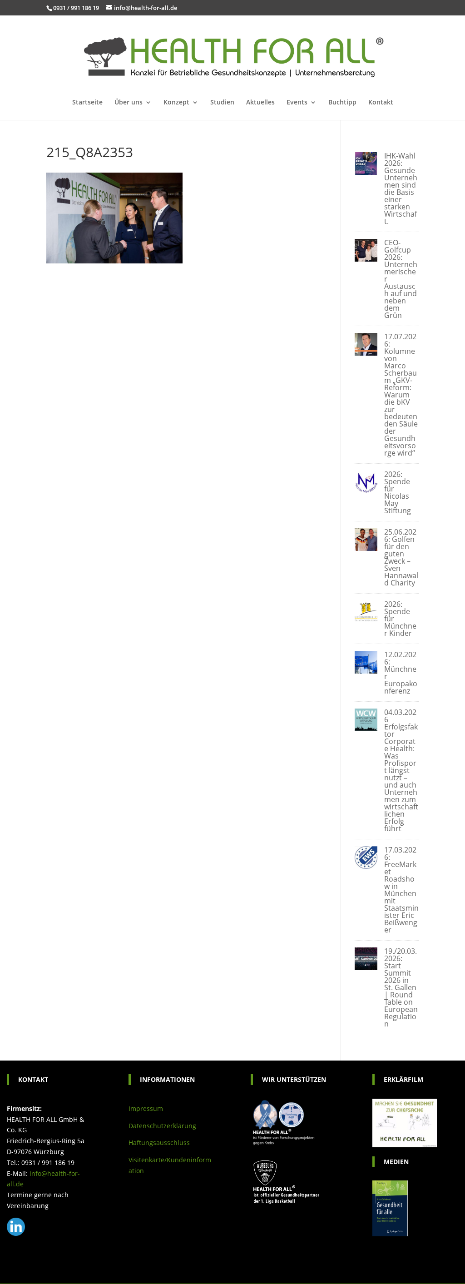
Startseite (87, 102)
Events (297, 102)
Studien (222, 102)
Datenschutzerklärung (162, 1125)
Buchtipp (342, 102)
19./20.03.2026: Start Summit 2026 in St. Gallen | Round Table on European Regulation (401, 987)
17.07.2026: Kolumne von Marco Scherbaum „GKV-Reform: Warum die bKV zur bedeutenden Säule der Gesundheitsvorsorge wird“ (401, 395)
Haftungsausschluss (159, 1142)
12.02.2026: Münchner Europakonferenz (400, 672)
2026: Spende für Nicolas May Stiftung (397, 492)
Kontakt (380, 102)
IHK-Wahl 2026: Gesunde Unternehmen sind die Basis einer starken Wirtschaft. (400, 188)
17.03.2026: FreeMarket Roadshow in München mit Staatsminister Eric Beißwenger (401, 890)
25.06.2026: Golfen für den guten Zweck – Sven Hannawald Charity (401, 557)
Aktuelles (260, 102)
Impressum (146, 1108)
